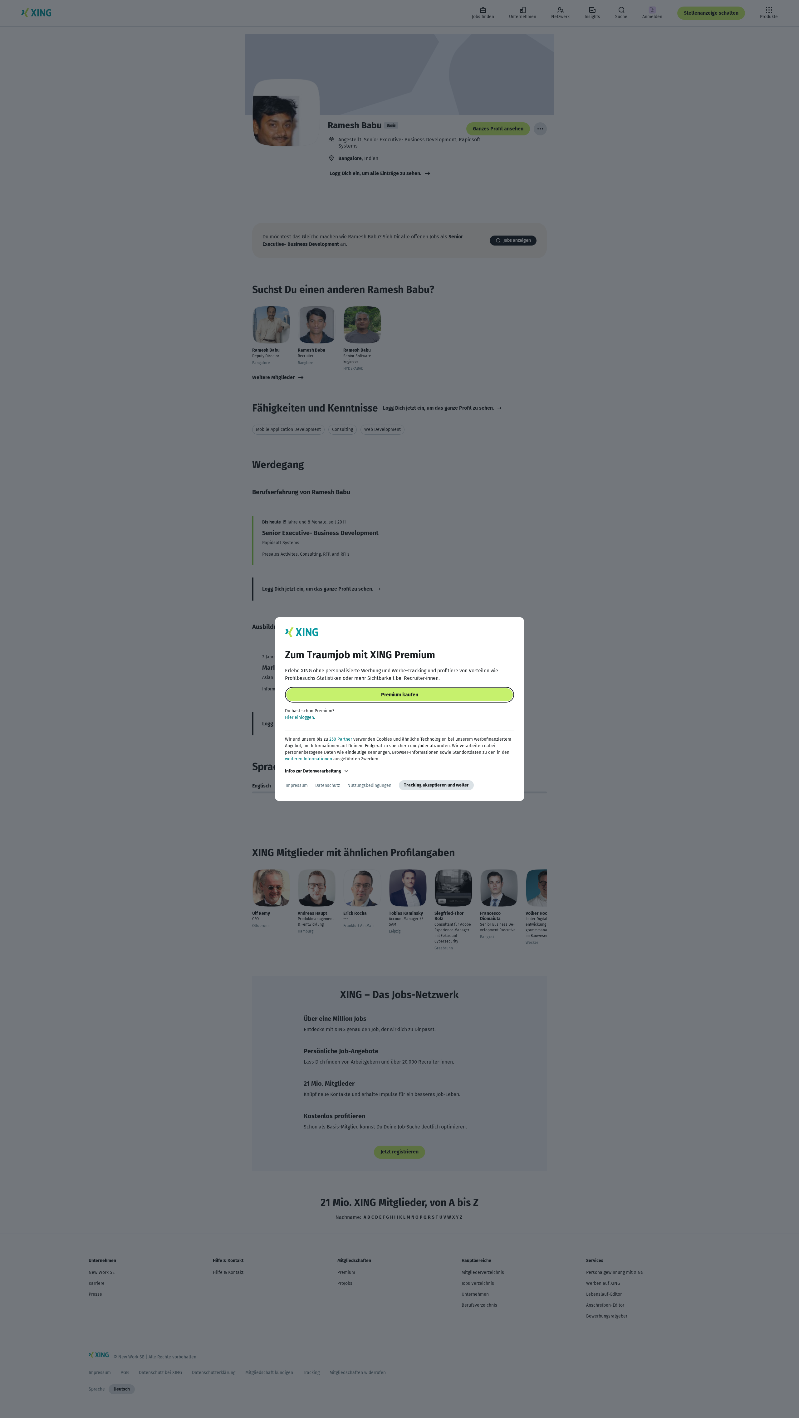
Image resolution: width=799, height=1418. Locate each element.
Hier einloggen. (300, 717)
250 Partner (340, 739)
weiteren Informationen (308, 759)
